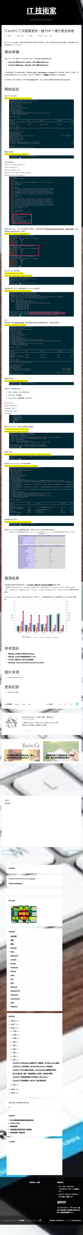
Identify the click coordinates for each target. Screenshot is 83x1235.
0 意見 (31, 35)
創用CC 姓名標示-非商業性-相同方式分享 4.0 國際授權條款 (68, 1210)
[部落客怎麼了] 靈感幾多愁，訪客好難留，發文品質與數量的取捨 (60, 756)
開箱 (12, 944)
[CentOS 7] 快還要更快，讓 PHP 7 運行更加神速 (29, 1080)
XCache (51, 72)
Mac (12, 979)
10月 (14, 1038)
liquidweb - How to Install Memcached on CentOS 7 (26, 662)
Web (50, 35)
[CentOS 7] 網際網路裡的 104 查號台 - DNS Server (30, 1077)
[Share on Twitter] (65, 704)
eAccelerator (42, 72)
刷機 (12, 940)
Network (14, 987)
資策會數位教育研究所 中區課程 (21, 1129)
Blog (12, 952)
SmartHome (15, 999)
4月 (14, 1053)
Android (13, 948)
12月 (14, 1031)
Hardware (14, 967)
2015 (13, 1089)
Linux (46, 35)
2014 (13, 1093)
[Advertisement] (41, 777)
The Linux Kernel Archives (55, 229)
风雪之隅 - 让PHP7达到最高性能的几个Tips (22, 657)
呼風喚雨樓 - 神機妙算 (17, 1132)
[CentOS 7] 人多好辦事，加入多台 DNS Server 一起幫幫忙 (33, 1066)
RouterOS (14, 995)
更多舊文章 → (73, 852)
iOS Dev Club (15, 1123)
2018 (13, 1021)
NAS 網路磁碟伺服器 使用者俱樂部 (22, 1120)
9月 (14, 1042)
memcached (19, 323)
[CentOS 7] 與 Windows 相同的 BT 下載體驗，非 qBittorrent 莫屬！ (36, 1063)
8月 (14, 1045)
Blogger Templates (57, 1220)
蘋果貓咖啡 (14, 1126)
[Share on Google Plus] (71, 704)
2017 (13, 1024)
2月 (14, 1060)
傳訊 (68, 1197)
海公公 (10, 35)
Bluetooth (14, 956)
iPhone (13, 971)
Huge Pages (69, 229)
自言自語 (14, 936)
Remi (32, 80)
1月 (14, 1085)
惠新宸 (46, 75)
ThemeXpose (76, 1220)
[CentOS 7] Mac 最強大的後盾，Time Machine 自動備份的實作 (34, 1070)
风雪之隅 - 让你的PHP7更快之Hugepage (21, 654)
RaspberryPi (15, 991)
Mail (12, 983)
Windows (14, 1006)
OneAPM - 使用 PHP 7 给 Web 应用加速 (40, 585)
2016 (13, 1028)
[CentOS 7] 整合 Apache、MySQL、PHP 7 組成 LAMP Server (28, 62)
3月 (14, 1056)
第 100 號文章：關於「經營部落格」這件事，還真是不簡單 (32, 1073)
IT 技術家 (41, 10)
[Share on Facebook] (59, 704)
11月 (14, 1035)
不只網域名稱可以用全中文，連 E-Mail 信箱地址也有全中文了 (20, 756)
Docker (13, 963)
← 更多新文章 (9, 852)
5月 (14, 1049)
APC (35, 72)
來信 (63, 1197)
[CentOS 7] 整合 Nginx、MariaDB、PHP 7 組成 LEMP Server (28, 65)
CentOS (40, 35)
